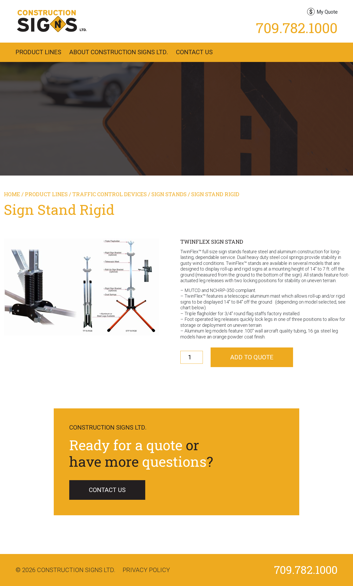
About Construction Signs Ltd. (118, 52)
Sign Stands (169, 194)
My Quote (327, 12)
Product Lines (38, 52)
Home (12, 194)
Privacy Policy (146, 570)
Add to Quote (251, 357)
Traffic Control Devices (109, 194)
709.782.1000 (296, 27)
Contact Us (194, 52)
